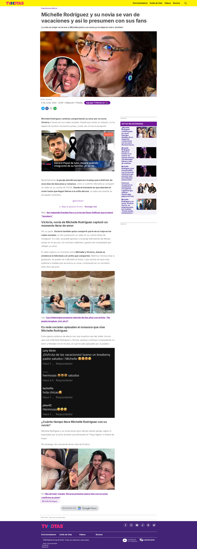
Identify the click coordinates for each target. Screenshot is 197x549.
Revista (176, 3)
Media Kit (45, 547)
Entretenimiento (140, 3)
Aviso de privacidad (50, 543)
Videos (168, 3)
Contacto (45, 545)
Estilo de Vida (156, 3)
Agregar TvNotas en (95, 103)
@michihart (78, 201)
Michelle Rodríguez (50, 501)
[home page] (15, 3)
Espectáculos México (49, 8)
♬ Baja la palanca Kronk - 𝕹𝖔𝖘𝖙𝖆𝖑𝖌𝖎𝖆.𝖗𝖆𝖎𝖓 (78, 206)
